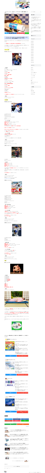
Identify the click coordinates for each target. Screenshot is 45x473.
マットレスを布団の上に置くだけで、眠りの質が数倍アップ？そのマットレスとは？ (36, 20)
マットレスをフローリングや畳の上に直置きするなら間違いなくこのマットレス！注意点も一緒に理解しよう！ (36, 24)
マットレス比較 (33, 75)
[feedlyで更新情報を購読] (10, 424)
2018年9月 (32, 49)
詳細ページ (11, 374)
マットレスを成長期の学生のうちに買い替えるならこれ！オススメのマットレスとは (36, 31)
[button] (40, 12)
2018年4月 (32, 57)
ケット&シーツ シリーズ (7, 178)
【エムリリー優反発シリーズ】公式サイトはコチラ (22, 412)
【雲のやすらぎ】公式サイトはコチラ (22, 374)
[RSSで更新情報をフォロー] (23, 424)
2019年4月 (32, 41)
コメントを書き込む (16, 466)
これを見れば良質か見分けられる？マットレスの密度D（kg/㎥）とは (36, 17)
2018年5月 (32, 55)
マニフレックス (33, 77)
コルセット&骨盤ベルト (34, 72)
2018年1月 (32, 60)
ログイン (32, 89)
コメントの (33, 92)
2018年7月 (32, 52)
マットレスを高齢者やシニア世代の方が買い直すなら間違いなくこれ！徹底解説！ (36, 28)
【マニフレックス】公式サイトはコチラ (22, 392)
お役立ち (32, 67)
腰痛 (31, 80)
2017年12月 (32, 62)
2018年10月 (32, 47)
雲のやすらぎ (32, 83)
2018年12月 (32, 44)
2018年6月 (32, 54)
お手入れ (32, 69)
